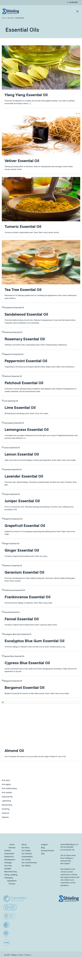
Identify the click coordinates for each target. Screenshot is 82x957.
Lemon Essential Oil (22, 454)
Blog (43, 847)
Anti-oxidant (7, 792)
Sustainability (27, 856)
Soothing (5, 809)
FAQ (42, 853)
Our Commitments (29, 862)
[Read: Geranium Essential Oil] (12, 565)
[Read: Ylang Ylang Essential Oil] (41, 67)
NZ (61, 847)
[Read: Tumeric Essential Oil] (41, 199)
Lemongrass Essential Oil (27, 429)
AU (61, 850)
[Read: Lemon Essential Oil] (11, 447)
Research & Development (9, 858)
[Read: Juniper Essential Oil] (11, 494)
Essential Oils (7, 796)
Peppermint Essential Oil (26, 360)
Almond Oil (14, 750)
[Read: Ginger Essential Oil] (10, 543)
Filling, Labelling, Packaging (11, 876)
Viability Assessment (9, 852)
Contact (12, 884)
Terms (20, 955)
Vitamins (5, 813)
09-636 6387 (73, 2)
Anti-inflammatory (9, 788)
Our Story (25, 847)
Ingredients (12, 881)
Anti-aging (6, 784)
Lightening (6, 801)
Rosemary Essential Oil (25, 338)
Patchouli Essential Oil (24, 382)
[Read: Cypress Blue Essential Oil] (13, 656)
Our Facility (26, 859)
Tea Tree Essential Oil (23, 289)
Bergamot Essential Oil (24, 687)
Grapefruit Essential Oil (25, 525)
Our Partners (27, 853)
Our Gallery (26, 865)
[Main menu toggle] (77, 11)
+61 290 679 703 (68, 850)
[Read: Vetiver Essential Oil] (41, 133)
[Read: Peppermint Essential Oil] (12, 354)
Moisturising (7, 805)
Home (11, 844)
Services (12, 847)
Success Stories (47, 850)
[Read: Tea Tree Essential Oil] (41, 262)
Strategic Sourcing (8, 864)
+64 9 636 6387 (68, 847)
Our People (26, 850)
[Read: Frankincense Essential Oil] (13, 590)
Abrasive (5, 817)
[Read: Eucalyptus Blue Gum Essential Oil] (16, 634)
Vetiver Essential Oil (22, 160)
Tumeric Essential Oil (23, 226)
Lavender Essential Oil (24, 476)
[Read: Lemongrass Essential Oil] (13, 423)
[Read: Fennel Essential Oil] (10, 612)
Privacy (27, 955)
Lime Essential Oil (20, 407)
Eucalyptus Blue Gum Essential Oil (34, 640)
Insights (44, 844)
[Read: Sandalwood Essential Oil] (13, 307)
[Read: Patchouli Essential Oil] (12, 376)
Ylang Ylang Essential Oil (26, 94)
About (24, 844)
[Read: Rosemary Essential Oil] (12, 332)
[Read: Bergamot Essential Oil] (12, 680)
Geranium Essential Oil (24, 572)
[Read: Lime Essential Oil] (10, 401)
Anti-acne (6, 780)
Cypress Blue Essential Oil (27, 662)
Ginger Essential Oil (22, 550)
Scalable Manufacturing (10, 870)
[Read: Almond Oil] (41, 723)
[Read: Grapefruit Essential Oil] (12, 519)
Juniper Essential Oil (22, 500)
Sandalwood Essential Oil (26, 314)
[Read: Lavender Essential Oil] (11, 469)
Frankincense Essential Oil (27, 596)
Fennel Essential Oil (22, 618)
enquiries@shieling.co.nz (69, 844)
